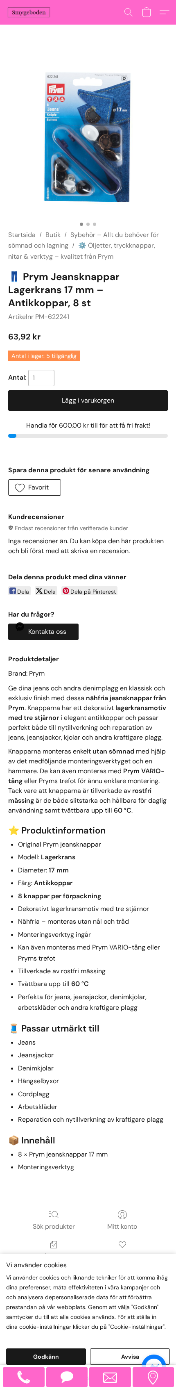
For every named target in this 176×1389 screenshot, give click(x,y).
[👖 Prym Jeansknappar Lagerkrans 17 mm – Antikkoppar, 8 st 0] (88, 137)
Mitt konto (122, 1226)
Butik (53, 234)
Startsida (22, 234)
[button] (30, 12)
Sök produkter (54, 1226)
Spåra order (54, 1256)
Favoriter (122, 1256)
